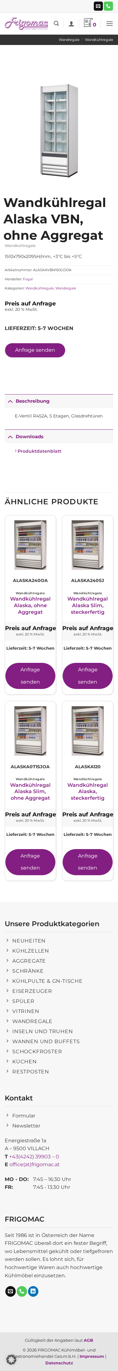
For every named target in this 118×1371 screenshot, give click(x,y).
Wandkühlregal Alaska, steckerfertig (87, 791)
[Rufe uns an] (108, 6)
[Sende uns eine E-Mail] (98, 6)
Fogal (28, 279)
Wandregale (69, 39)
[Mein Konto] (71, 24)
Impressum (92, 1356)
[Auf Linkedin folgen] (33, 1291)
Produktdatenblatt (38, 451)
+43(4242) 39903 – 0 (34, 1157)
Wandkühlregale (99, 39)
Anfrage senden (35, 350)
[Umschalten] (10, 401)
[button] (56, 23)
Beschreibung (33, 401)
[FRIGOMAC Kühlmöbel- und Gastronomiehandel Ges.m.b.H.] (27, 23)
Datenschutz (59, 1362)
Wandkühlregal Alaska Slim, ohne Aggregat (30, 791)
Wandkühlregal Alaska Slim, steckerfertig (87, 605)
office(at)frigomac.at (34, 1164)
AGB (88, 1340)
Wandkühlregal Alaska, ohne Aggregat (30, 605)
